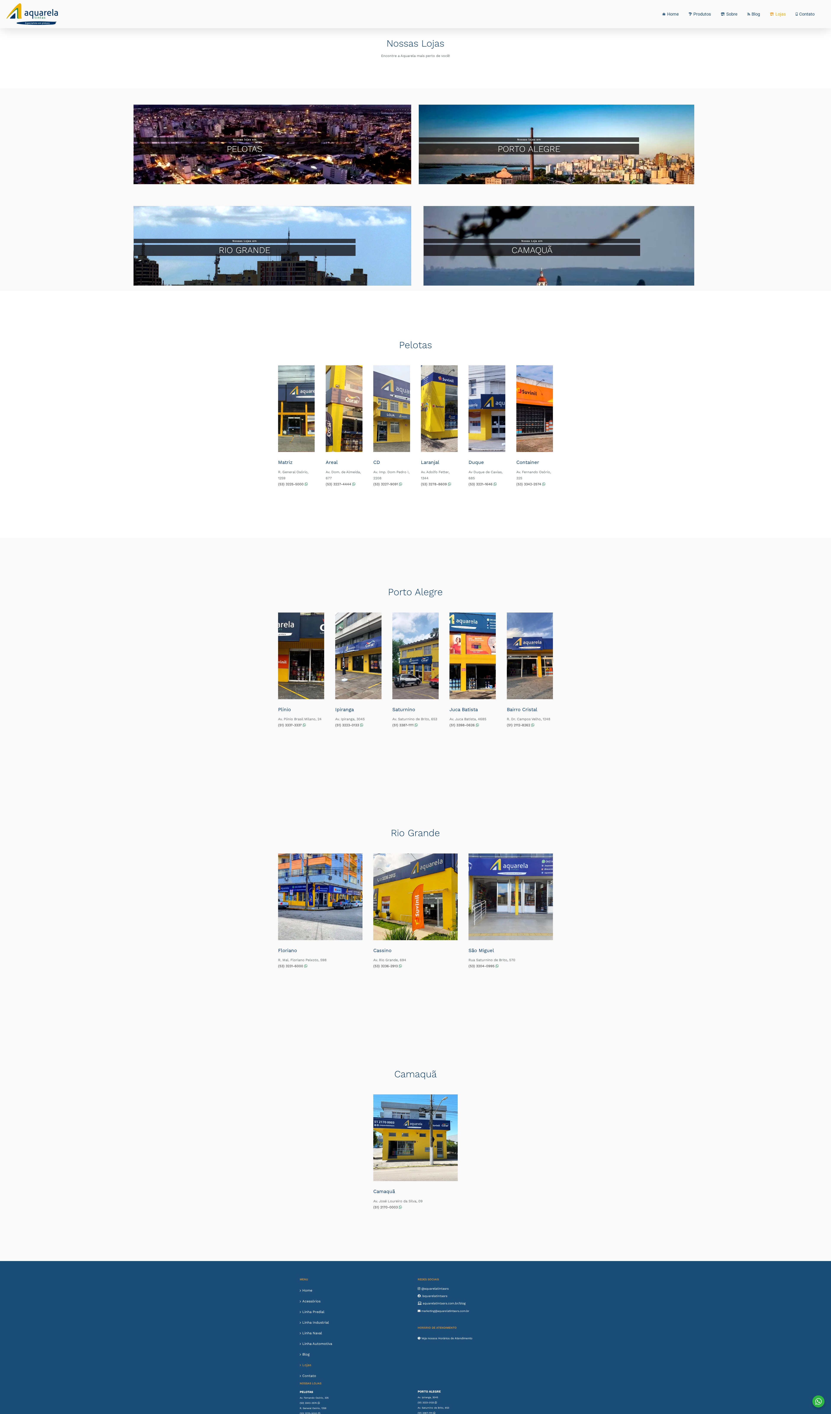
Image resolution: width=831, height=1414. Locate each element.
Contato (309, 1376)
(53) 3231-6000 (291, 966)
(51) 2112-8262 (519, 725)
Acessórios (311, 1301)
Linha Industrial (315, 1322)
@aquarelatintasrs (434, 1288)
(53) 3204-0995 (482, 966)
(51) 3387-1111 (403, 725)
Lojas (306, 1365)
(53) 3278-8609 (434, 484)
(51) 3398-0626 (462, 725)
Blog (306, 1354)
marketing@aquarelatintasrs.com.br (444, 1311)
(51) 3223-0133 (347, 725)
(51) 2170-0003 (386, 1207)
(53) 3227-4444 (339, 484)
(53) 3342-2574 (529, 484)
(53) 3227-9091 (386, 484)
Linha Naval (312, 1333)
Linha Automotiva (317, 1344)
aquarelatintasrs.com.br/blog (443, 1303)
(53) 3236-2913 (386, 966)
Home (307, 1290)
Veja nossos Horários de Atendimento (446, 1338)
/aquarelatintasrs (434, 1296)
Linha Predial (313, 1312)
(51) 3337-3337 (290, 725)
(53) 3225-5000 (291, 484)
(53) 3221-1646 (481, 484)
